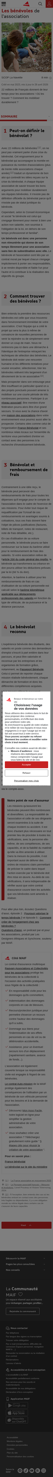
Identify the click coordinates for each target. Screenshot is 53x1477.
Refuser (26, 773)
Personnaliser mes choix (26, 781)
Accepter (26, 764)
